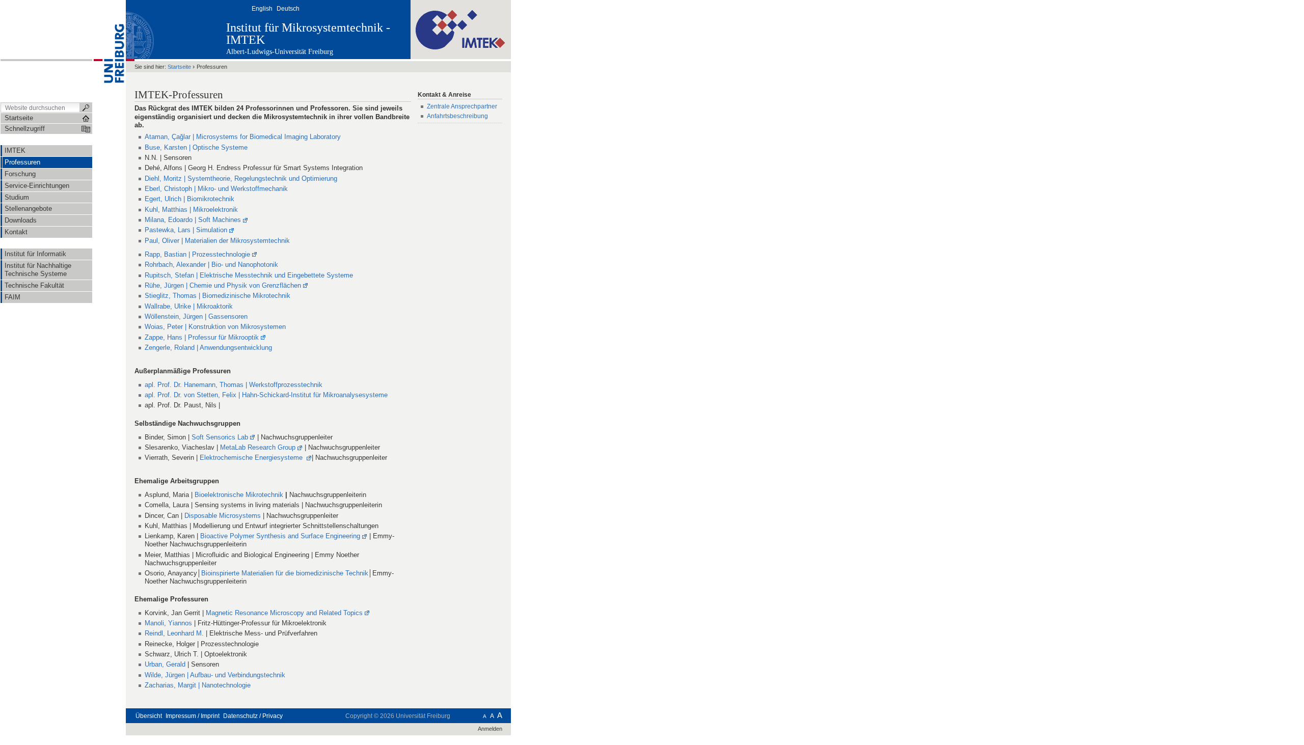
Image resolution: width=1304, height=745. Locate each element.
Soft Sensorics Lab (220, 437)
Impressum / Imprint (193, 716)
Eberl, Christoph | (216, 188)
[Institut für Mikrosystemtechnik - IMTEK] (461, 29)
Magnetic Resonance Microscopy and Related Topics (284, 613)
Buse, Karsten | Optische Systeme (196, 147)
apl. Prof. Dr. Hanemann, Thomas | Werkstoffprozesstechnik (233, 385)
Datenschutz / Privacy (253, 716)
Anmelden (490, 729)
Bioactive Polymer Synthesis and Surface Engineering (280, 536)
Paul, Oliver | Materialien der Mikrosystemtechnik (217, 240)
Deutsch (288, 8)
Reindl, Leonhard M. (175, 633)
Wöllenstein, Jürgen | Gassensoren (196, 316)
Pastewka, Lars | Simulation (186, 230)
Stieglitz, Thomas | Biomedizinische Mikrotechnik (217, 295)
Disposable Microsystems (222, 515)
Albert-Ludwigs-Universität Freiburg (279, 52)
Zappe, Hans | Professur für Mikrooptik (202, 337)
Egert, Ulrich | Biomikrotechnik (189, 199)
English (262, 8)
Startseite (179, 67)
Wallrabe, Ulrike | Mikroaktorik (189, 306)
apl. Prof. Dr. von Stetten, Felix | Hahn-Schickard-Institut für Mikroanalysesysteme (266, 395)
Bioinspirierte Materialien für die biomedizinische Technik (284, 573)
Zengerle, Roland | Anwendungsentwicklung (208, 347)
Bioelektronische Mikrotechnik (240, 495)
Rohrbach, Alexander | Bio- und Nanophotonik (211, 264)
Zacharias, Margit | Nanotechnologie (198, 685)
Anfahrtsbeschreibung (457, 116)
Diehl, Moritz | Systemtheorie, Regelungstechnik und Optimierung (241, 178)
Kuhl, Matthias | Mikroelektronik (191, 209)
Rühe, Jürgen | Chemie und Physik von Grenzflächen (223, 285)
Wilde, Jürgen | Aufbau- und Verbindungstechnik (215, 675)
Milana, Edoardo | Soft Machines (193, 220)
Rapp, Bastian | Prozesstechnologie (197, 254)
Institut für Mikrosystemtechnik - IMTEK (308, 33)
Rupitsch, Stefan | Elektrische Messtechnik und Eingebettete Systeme (249, 275)
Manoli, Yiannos (169, 623)
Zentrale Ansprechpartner (462, 106)
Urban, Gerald (165, 664)
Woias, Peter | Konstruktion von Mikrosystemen (215, 326)
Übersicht (148, 716)
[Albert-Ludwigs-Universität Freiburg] (109, 50)
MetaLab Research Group (257, 447)
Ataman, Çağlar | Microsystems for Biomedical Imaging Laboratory (243, 137)
